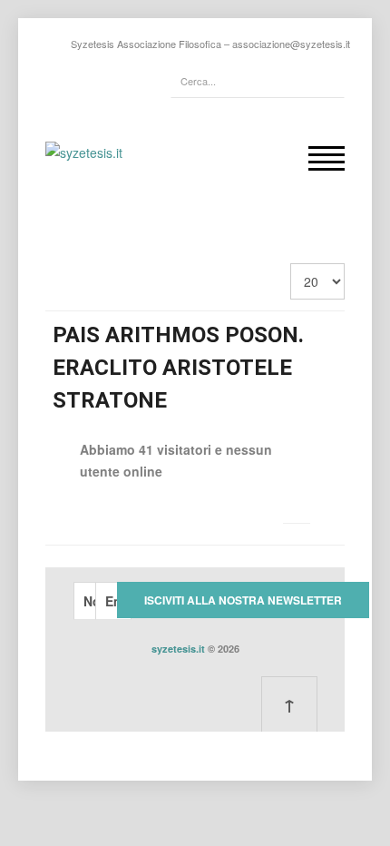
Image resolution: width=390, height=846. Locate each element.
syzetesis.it (178, 648)
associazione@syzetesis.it (291, 43)
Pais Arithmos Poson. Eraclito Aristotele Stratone (178, 367)
